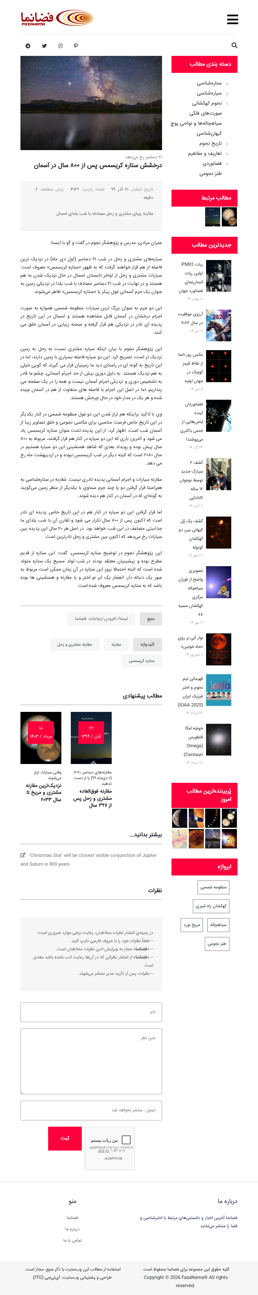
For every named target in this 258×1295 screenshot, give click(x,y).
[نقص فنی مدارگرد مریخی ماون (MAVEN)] (196, 818)
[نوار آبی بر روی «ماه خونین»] (218, 650)
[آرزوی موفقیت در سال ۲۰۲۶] (218, 327)
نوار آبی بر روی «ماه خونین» (190, 642)
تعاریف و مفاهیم (205, 154)
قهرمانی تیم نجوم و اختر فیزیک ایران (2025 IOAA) (190, 692)
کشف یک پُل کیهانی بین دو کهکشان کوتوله (191, 534)
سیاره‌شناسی (209, 93)
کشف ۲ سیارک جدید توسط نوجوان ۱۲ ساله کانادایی (191, 480)
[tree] (204, 126)
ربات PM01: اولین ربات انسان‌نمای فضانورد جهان (191, 278)
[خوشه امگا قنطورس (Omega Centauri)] (218, 741)
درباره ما (72, 1229)
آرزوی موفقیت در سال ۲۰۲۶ (190, 319)
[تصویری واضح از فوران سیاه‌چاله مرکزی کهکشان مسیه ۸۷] (218, 583)
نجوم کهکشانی (207, 103)
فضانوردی (212, 164)
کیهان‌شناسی (209, 134)
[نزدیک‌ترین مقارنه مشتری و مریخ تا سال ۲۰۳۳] (229, 216)
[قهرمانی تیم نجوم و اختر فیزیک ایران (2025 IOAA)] (218, 691)
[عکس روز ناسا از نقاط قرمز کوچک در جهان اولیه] (218, 367)
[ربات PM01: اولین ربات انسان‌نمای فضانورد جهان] (218, 277)
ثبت (65, 1138)
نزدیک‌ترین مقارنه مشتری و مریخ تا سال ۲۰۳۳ (43, 793)
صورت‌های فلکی (205, 113)
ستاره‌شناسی (209, 83)
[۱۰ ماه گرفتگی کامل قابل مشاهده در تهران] (212, 818)
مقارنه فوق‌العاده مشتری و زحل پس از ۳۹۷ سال (92, 799)
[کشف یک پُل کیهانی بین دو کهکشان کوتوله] (218, 534)
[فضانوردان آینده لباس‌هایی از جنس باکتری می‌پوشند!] (218, 417)
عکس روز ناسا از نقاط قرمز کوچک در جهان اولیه (190, 368)
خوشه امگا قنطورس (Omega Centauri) (193, 741)
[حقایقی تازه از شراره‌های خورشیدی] (229, 838)
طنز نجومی (210, 174)
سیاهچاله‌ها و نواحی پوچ (196, 123)
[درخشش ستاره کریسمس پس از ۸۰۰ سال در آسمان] (212, 838)
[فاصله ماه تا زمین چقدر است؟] (229, 818)
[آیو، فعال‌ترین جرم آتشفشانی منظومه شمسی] (179, 818)
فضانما (72, 1218)
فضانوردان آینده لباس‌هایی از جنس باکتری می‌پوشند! (191, 422)
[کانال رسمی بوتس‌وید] (28, 46)
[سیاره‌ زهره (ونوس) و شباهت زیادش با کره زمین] (196, 838)
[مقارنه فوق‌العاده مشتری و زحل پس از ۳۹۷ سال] (212, 216)
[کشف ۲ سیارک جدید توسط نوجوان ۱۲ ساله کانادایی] (218, 475)
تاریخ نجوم (210, 144)
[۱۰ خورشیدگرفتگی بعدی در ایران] (179, 838)
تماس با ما (72, 1240)
